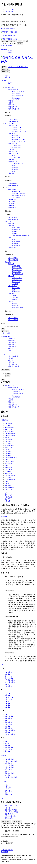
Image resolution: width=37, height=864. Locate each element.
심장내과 (8, 455)
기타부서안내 (4, 781)
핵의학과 (8, 485)
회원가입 (8, 77)
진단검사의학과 (10, 479)
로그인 (7, 75)
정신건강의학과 (10, 475)
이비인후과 (8, 469)
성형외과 (8, 443)
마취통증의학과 (10, 433)
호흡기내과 (8, 489)
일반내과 (8, 471)
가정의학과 (8, 423)
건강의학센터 (9, 427)
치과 (6, 481)
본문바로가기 (9, 9)
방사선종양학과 (10, 435)
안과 (6, 459)
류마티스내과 (9, 431)
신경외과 (8, 451)
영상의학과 (8, 463)
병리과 (7, 437)
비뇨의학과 (8, 439)
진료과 (2, 664)
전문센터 (3, 755)
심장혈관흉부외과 (11, 457)
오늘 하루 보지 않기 (9, 43)
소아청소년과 (9, 445)
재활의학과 (8, 473)
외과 (6, 465)
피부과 (7, 483)
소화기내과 (8, 447)
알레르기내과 (9, 461)
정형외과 (8, 477)
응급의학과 (8, 467)
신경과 (7, 449)
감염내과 (8, 425)
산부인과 (8, 441)
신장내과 (8, 453)
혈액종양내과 (9, 487)
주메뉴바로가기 (10, 11)
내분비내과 (8, 429)
